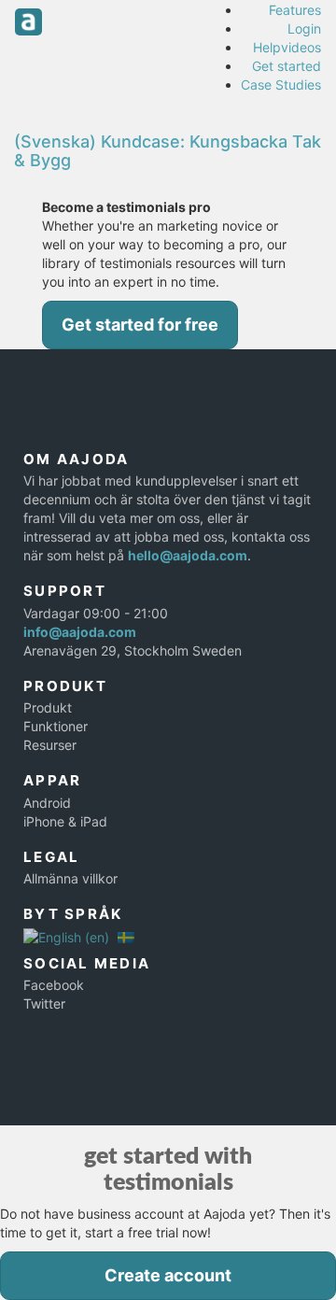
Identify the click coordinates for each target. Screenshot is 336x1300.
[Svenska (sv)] (126, 936)
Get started (286, 66)
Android (47, 803)
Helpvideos (287, 47)
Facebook (53, 985)
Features (295, 10)
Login (304, 28)
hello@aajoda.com (187, 555)
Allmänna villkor (70, 878)
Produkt (47, 707)
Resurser (50, 745)
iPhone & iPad (65, 821)
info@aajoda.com (79, 632)
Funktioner (55, 726)
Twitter (44, 1003)
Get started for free (140, 324)
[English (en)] (66, 936)
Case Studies (281, 84)
